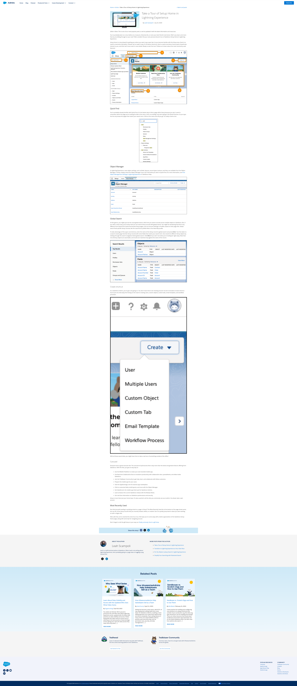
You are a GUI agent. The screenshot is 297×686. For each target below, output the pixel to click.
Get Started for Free (115, 648)
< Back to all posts (181, 7)
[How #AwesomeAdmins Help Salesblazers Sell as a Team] (148, 587)
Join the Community (165, 648)
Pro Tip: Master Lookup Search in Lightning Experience (170, 552)
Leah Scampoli (121, 546)
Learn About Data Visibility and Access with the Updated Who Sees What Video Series (115, 602)
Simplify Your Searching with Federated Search (167, 555)
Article (117, 7)
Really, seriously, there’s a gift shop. (149, 522)
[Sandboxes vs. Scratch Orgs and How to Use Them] (180, 587)
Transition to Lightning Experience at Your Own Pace (169, 548)
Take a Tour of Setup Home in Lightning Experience (169, 545)
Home (112, 7)
